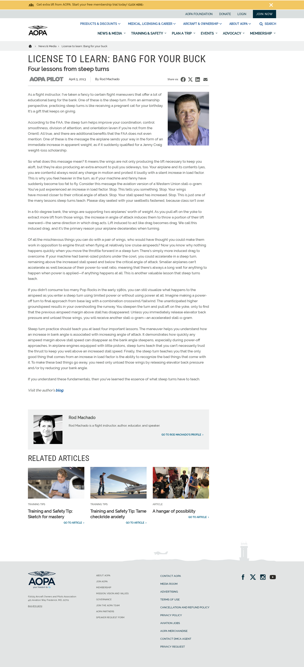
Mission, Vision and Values (112, 593)
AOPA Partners (105, 611)
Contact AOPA (170, 576)
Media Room (168, 583)
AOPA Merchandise (174, 630)
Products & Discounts (98, 23)
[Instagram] (264, 578)
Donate (225, 14)
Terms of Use (170, 599)
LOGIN (241, 14)
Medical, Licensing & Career (150, 23)
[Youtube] (272, 578)
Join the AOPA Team (108, 605)
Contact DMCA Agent (175, 638)
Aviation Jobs (170, 623)
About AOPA (238, 23)
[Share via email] (205, 79)
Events (208, 33)
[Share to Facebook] (183, 79)
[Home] (33, 46)
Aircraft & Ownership (200, 23)
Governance (104, 599)
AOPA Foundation (199, 14)
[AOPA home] (38, 34)
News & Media (110, 33)
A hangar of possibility (174, 511)
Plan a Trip (182, 33)
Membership (261, 33)
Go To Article (73, 522)
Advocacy (232, 33)
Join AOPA (102, 581)
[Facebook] (244, 578)
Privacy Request (172, 646)
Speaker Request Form (110, 617)
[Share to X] (190, 79)
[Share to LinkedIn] (197, 79)
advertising (169, 591)
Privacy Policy (171, 615)
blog (59, 390)
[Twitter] (254, 578)
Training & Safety (147, 33)
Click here (135, 4)
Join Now (264, 14)
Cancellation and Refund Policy (184, 607)
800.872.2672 (35, 606)
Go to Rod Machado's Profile (181, 434)
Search (270, 23)
